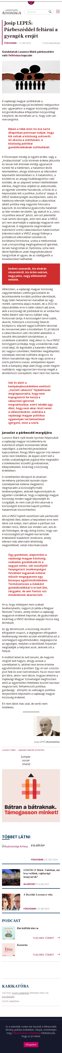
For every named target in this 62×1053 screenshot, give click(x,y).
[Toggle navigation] (31, 3)
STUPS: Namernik (20, 993)
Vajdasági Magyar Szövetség (31, 750)
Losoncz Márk (9, 750)
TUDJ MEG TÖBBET (44, 937)
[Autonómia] (11, 11)
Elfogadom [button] (31, 1044)
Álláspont (29, 884)
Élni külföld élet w (27, 928)
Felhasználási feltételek (26, 1033)
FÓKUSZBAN (10, 43)
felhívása (14, 55)
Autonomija (8, 996)
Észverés (22, 945)
